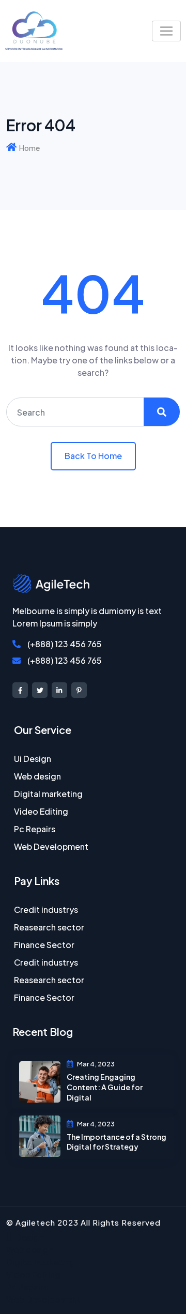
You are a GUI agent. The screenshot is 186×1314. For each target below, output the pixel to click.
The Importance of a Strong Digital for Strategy (116, 1142)
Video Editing (41, 811)
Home (29, 147)
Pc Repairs (34, 828)
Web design (37, 776)
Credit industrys (46, 909)
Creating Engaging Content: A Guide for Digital (105, 1087)
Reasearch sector (49, 927)
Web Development (51, 846)
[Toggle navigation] (166, 31)
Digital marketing (48, 793)
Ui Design (32, 758)
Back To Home (93, 455)
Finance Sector (44, 944)
